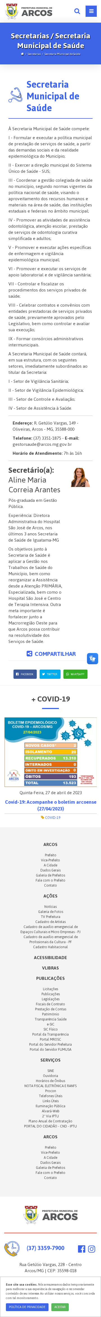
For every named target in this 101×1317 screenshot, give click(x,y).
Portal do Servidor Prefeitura (50, 1044)
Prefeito (50, 855)
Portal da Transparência (50, 1034)
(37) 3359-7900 (45, 1248)
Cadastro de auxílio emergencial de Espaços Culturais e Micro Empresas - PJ (50, 929)
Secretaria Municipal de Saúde (62, 54)
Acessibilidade (50, 957)
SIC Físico (50, 1029)
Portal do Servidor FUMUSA (50, 1049)
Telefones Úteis (50, 1096)
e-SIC (50, 1024)
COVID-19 (52, 817)
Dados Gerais (50, 870)
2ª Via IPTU (50, 1116)
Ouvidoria (50, 1076)
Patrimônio (50, 1014)
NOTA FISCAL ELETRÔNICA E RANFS (50, 1086)
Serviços (50, 1060)
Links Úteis (51, 1101)
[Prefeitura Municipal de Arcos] (28, 10)
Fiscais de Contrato (50, 1004)
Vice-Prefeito (50, 860)
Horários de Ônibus (50, 1081)
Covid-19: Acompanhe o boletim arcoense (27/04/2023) (50, 805)
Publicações (50, 978)
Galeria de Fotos (50, 911)
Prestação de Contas (50, 1009)
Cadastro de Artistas (50, 922)
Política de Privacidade (27, 1307)
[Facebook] (81, 1250)
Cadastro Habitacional (50, 947)
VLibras (50, 968)
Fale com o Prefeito (50, 880)
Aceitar (60, 1307)
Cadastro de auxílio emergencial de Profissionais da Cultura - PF (51, 939)
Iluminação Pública (50, 1106)
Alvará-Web (50, 1111)
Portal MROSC (50, 1039)
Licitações (50, 989)
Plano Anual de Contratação (50, 1121)
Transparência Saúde (50, 1019)
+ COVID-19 (50, 698)
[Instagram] (91, 1250)
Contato (50, 885)
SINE (50, 1070)
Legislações (50, 999)
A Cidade (50, 865)
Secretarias (34, 54)
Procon (50, 1091)
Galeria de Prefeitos (50, 875)
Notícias (50, 906)
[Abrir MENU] (91, 11)
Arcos (50, 1136)
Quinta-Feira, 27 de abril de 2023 (50, 792)
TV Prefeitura (50, 916)
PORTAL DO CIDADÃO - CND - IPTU (50, 1126)
